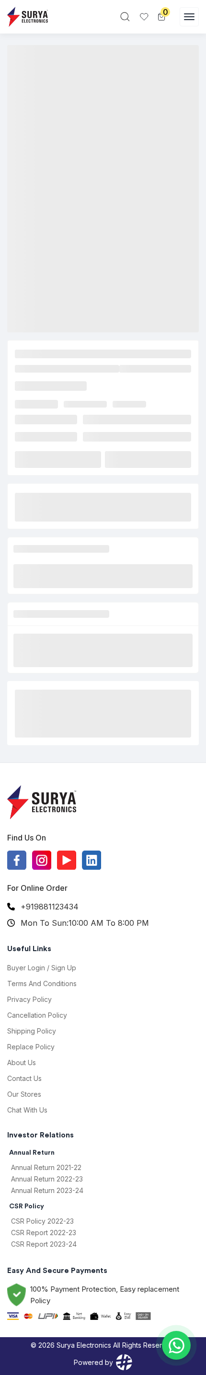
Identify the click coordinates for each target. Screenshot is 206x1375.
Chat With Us (27, 1110)
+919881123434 (50, 906)
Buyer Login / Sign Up (41, 968)
